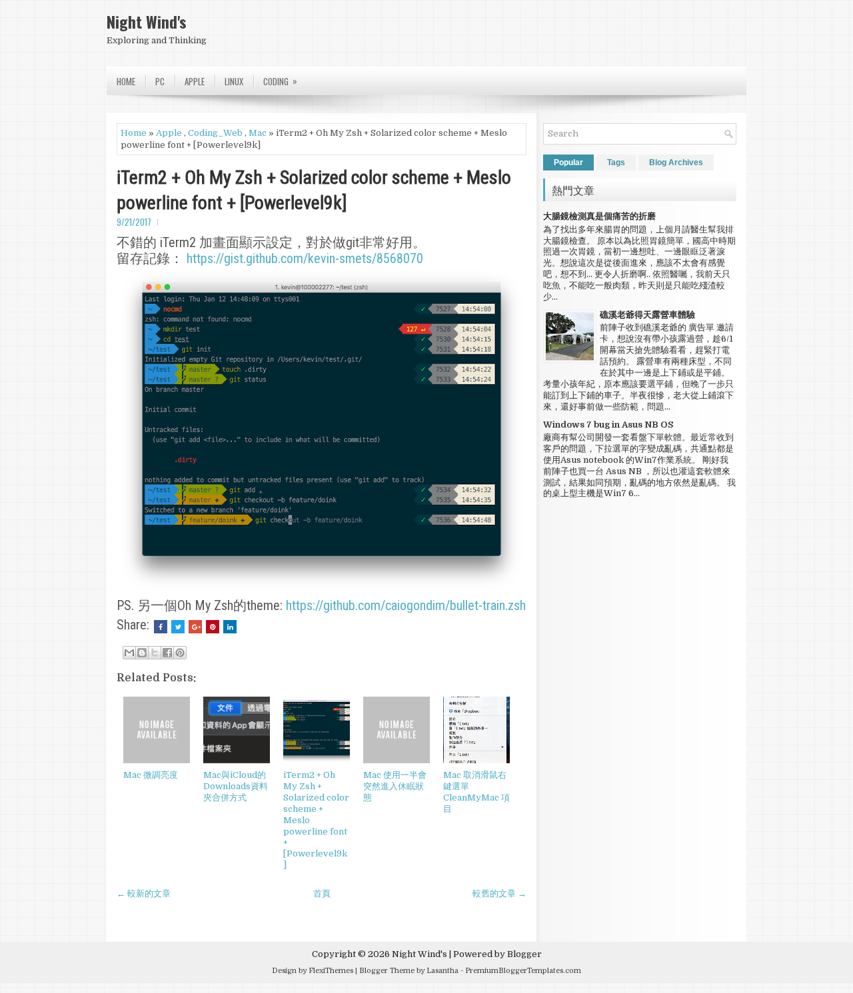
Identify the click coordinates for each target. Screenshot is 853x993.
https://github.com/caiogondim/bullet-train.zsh (406, 605)
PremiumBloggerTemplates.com (523, 970)
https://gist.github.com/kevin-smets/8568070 (305, 258)
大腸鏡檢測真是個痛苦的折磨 (599, 216)
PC (160, 81)
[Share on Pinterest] (212, 626)
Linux (234, 81)
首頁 (322, 893)
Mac (258, 133)
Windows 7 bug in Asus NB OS (608, 425)
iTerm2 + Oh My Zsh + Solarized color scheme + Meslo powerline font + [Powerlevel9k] (314, 190)
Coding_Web (215, 133)
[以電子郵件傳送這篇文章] (129, 652)
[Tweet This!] (178, 626)
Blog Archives (676, 162)
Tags (616, 162)
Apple (195, 81)
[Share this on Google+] (195, 626)
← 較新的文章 (144, 893)
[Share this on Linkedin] (230, 626)
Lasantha (442, 970)
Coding (280, 81)
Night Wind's (147, 21)
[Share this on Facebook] (160, 626)
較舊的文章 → (499, 893)
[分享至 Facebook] (167, 652)
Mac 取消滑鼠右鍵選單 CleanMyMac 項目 (476, 792)
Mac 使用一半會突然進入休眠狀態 (394, 786)
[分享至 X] (154, 652)
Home (126, 81)
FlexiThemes (331, 970)
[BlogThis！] (142, 652)
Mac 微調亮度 (150, 775)
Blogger (524, 954)
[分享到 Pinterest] (180, 652)
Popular (568, 162)
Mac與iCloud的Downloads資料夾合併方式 (235, 786)
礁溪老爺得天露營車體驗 (647, 315)
